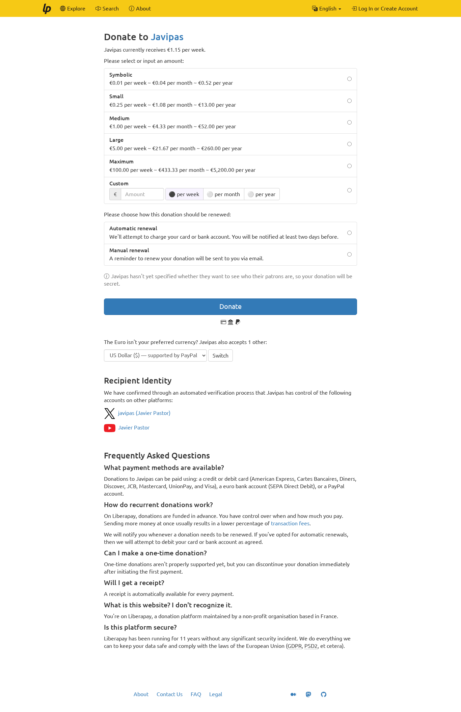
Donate (230, 306)
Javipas (167, 36)
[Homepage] (46, 8)
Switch (220, 355)
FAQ (196, 694)
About (141, 694)
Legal (215, 694)
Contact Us (170, 694)
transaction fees (290, 523)
